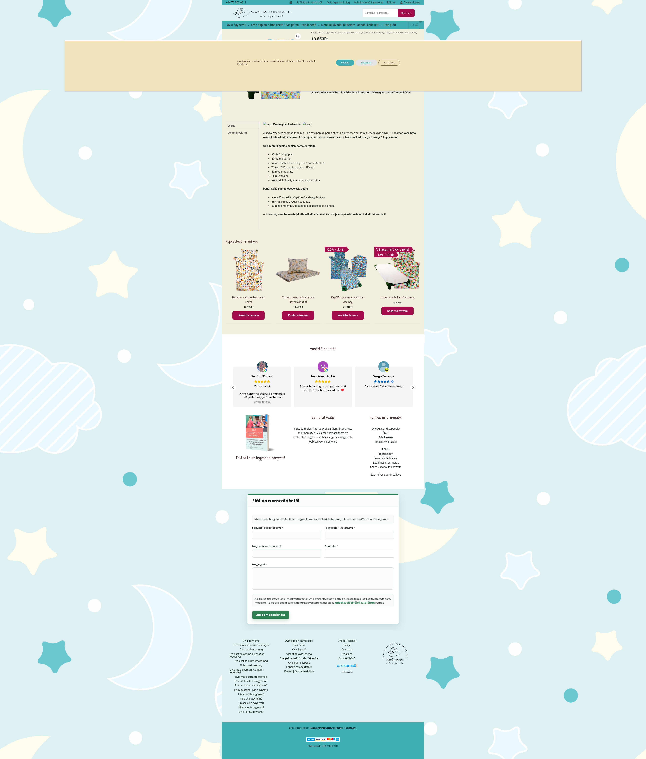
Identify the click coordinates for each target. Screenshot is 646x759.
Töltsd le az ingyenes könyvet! (260, 458)
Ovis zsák (347, 649)
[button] (298, 36)
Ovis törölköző (346, 658)
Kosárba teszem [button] (248, 315)
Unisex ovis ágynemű (251, 703)
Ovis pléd (347, 654)
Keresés (406, 13)
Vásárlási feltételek (385, 458)
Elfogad (345, 62)
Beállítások (389, 62)
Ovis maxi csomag (251, 665)
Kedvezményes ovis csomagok (350, 32)
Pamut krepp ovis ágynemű (251, 685)
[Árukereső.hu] (347, 666)
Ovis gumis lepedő (299, 662)
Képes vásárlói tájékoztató (385, 467)
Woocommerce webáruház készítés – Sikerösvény (333, 728)
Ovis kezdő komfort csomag (251, 661)
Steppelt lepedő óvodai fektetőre (299, 658)
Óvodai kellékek (347, 640)
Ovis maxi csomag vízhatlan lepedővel (246, 671)
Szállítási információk (386, 462)
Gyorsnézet (248, 289)
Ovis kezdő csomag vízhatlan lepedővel (247, 655)
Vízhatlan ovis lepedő (299, 654)
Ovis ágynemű (328, 32)
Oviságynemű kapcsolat (385, 428)
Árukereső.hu (347, 672)
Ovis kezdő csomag (375, 32)
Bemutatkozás (323, 417)
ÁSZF (386, 433)
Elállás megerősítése (270, 615)
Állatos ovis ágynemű (251, 707)
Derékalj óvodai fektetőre (299, 671)
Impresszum (386, 453)
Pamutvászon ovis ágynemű (251, 690)
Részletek (242, 64)
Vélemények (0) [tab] (237, 132)
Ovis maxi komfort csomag (251, 676)
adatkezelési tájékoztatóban (355, 602)
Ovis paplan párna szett (299, 640)
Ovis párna (299, 645)
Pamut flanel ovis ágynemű (251, 681)
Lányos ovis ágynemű (251, 694)
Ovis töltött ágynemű (251, 711)
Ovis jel (347, 645)
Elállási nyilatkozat (386, 441)
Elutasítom (366, 62)
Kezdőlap (315, 32)
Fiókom (385, 449)
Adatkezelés (386, 437)
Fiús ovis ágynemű (251, 698)
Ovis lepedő (299, 649)
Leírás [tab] (231, 125)
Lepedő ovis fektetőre (299, 667)
